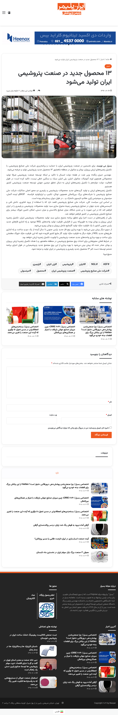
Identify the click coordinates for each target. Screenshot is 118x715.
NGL (93, 264)
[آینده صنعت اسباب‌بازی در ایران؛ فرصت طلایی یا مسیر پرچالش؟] (99, 543)
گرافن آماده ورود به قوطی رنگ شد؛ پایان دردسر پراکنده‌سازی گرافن (61, 525)
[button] (74, 44)
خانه (108, 59)
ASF (105, 264)
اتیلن (81, 264)
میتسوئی (25, 271)
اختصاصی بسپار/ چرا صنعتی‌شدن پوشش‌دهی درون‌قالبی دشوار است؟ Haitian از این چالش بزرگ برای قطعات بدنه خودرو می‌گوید (96, 331)
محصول (40, 271)
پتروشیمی (67, 264)
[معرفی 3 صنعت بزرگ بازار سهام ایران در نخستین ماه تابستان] (99, 556)
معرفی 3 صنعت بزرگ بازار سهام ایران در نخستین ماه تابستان (62, 552)
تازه (57, 473)
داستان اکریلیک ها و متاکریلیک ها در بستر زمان (21, 648)
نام (110, 402)
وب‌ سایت (53, 415)
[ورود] (9, 14)
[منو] (3, 14)
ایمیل (109, 415)
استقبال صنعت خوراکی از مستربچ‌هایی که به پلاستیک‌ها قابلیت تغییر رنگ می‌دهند (20, 681)
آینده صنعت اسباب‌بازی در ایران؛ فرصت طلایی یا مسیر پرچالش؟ (62, 539)
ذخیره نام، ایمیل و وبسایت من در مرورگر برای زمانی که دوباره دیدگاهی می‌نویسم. (78, 428)
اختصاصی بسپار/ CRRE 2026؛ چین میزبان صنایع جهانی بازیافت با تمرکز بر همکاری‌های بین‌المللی (60, 329)
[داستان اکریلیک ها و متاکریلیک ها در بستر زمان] (48, 651)
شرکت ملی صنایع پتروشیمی (94, 271)
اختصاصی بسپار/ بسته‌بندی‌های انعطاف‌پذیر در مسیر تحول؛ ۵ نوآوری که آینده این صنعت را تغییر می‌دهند (23, 329)
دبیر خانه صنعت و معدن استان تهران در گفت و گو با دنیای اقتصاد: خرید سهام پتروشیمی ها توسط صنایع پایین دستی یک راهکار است (20, 665)
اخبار (102, 59)
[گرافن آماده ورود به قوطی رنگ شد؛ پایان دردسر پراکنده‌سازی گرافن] (99, 529)
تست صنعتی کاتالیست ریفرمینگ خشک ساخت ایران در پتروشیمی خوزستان (33, 636)
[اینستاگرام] (62, 703)
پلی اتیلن (51, 264)
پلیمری (36, 264)
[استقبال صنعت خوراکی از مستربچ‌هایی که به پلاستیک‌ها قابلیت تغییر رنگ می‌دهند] (48, 682)
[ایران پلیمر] (59, 13)
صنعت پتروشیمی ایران (62, 271)
